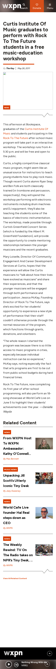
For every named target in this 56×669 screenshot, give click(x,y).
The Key (10, 68)
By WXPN (7, 528)
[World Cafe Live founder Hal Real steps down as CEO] (44, 513)
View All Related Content (15, 578)
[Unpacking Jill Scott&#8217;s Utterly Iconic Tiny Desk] (44, 478)
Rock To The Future (15, 138)
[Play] (9, 664)
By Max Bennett (11, 458)
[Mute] (16, 665)
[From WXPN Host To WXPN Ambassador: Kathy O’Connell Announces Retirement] (44, 443)
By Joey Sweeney (11, 491)
